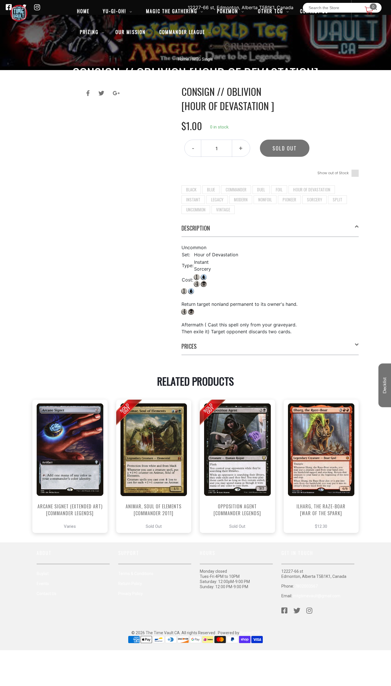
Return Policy (130, 583)
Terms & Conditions (135, 573)
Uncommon (196, 209)
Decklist (384, 385)
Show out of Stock (333, 172)
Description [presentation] (195, 228)
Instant (193, 199)
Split (337, 199)
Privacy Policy (130, 593)
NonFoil (265, 199)
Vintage (223, 209)
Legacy (217, 199)
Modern (241, 199)
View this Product (72, 482)
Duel (261, 189)
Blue (211, 189)
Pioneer (289, 199)
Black (191, 189)
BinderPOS (250, 633)
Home (183, 59)
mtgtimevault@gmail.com (316, 596)
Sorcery (314, 199)
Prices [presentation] (189, 346)
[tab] (270, 230)
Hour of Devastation (311, 189)
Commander (236, 189)
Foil (279, 189)
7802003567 (306, 586)
